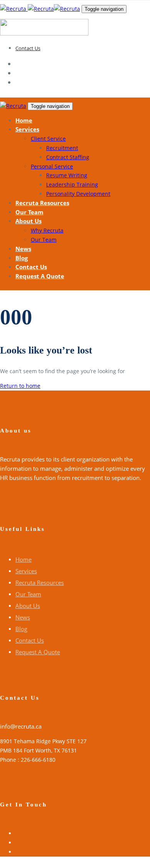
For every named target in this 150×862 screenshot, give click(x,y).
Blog (21, 629)
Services (26, 571)
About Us (27, 605)
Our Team (28, 594)
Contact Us (27, 48)
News (22, 617)
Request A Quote (37, 652)
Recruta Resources (39, 582)
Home (23, 559)
